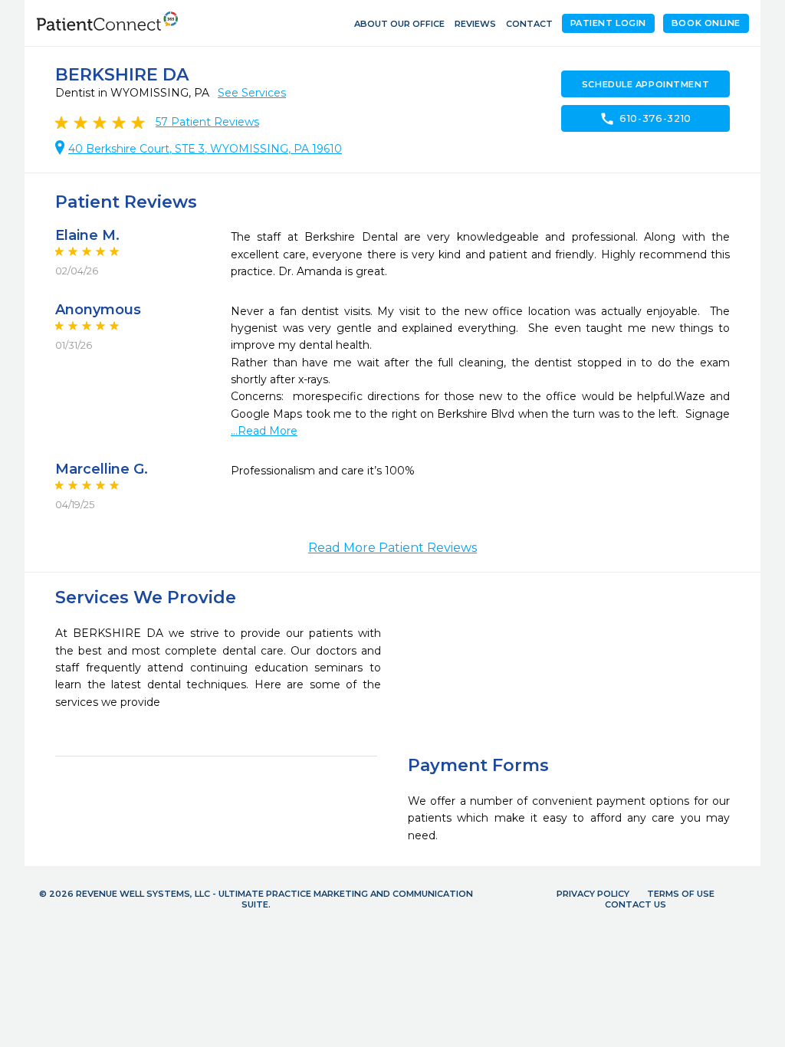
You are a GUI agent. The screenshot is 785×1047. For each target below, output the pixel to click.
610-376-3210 (645, 118)
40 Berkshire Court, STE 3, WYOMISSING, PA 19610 (205, 149)
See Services (252, 93)
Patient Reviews (207, 122)
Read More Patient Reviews (392, 547)
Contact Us (635, 904)
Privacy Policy (593, 893)
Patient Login (608, 23)
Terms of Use (680, 893)
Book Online (706, 23)
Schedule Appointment (645, 84)
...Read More (264, 431)
